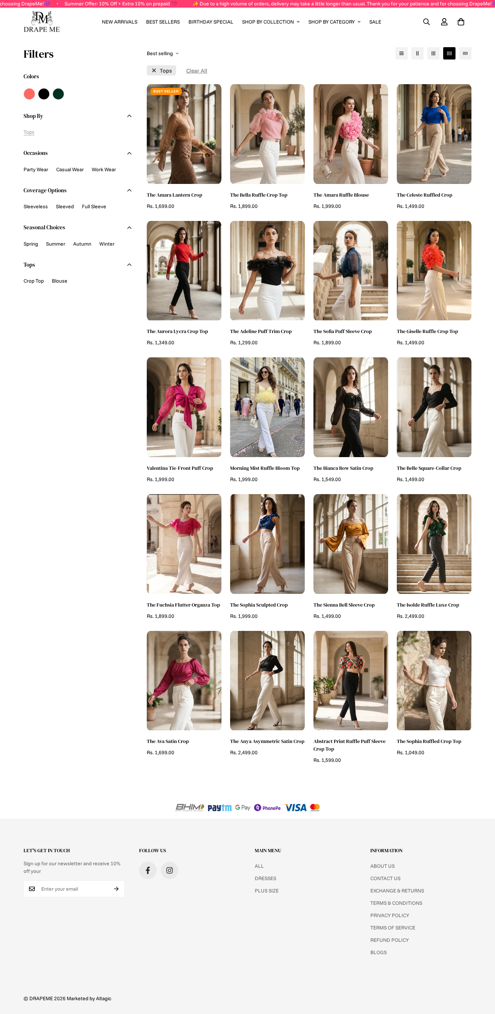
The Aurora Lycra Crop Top (177, 331)
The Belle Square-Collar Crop (429, 468)
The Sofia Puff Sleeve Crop (342, 331)
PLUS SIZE (267, 890)
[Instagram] (169, 870)
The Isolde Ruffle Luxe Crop (428, 604)
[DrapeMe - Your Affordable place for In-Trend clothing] (42, 22)
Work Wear (104, 169)
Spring (31, 244)
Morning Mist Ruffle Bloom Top (265, 468)
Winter (107, 244)
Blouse (59, 281)
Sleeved (65, 206)
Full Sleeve (94, 206)
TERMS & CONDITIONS (396, 903)
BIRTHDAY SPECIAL (210, 22)
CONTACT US (385, 878)
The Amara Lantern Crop (174, 194)
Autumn (82, 244)
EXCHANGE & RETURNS (397, 890)
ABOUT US (382, 866)
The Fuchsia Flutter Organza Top (183, 604)
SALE (375, 22)
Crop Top (34, 281)
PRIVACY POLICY (389, 915)
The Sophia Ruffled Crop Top (429, 741)
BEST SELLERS (163, 22)
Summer (55, 244)
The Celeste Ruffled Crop (424, 194)
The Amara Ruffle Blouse (341, 194)
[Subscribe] (116, 888)
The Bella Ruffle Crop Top (258, 194)
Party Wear (36, 169)
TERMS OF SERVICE (392, 927)
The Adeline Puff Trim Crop (261, 331)
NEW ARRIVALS (119, 22)
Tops (166, 70)
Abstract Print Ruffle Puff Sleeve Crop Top (349, 745)
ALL (259, 866)
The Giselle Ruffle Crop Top (427, 331)
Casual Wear (70, 169)
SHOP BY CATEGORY (331, 22)
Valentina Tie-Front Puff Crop (180, 468)
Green (58, 94)
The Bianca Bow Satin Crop (343, 468)
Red (29, 94)
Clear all (196, 70)
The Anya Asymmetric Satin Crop (267, 741)
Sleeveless (36, 206)
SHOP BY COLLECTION (268, 22)
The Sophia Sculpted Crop (259, 604)
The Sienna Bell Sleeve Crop (344, 604)
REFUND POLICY (389, 940)
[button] (461, 21)
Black (43, 94)
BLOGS (378, 952)
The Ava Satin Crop (168, 741)
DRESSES (265, 878)
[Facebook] (148, 870)
